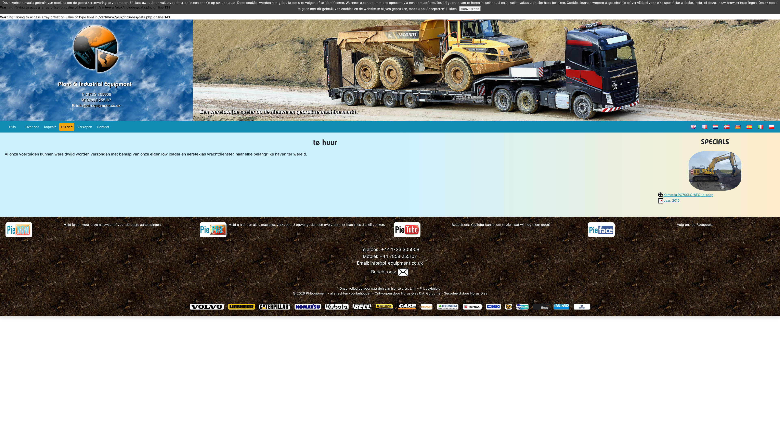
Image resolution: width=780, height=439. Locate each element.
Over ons (32, 127)
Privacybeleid (430, 288)
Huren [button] (65, 127)
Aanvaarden (470, 9)
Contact (103, 127)
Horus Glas (409, 293)
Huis (12, 127)
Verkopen (84, 127)
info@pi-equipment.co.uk (98, 105)
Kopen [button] (49, 127)
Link (412, 288)
